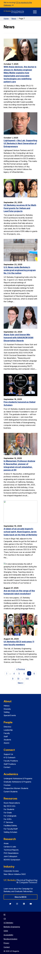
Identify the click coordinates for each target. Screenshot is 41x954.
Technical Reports (11, 850)
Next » (21, 683)
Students (7, 740)
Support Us (8, 754)
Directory (7, 727)
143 (27, 678)
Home (6, 18)
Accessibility (8, 935)
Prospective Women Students (16, 788)
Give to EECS (20, 897)
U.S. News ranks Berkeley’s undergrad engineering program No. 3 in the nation (20, 270)
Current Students (11, 791)
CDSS (6, 931)
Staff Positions (10, 764)
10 (18, 678)
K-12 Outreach (9, 757)
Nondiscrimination (10, 939)
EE (4, 915)
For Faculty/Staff (11, 829)
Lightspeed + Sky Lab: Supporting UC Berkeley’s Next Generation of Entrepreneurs (20, 143)
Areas (6, 843)
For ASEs (8, 819)
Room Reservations (12, 803)
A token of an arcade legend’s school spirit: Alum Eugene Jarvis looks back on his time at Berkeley (20, 532)
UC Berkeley (8, 923)
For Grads (8, 812)
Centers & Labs (10, 847)
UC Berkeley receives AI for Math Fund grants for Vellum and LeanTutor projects (20, 208)
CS (5, 919)
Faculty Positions (11, 761)
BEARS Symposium (12, 860)
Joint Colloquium (10, 856)
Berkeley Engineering (12, 927)
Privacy (6, 943)
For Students (9, 809)
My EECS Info (9, 806)
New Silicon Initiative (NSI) (15, 874)
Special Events (10, 715)
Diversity (7, 709)
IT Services (8, 822)
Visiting (6, 712)
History (7, 706)
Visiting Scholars (10, 832)
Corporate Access (11, 871)
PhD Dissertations (11, 853)
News (13, 18)
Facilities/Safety (10, 825)
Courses (7, 785)
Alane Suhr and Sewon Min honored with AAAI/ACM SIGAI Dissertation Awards (18, 337)
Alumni (6, 743)
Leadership (8, 730)
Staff (6, 736)
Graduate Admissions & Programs (17, 782)
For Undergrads (10, 816)
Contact (7, 767)
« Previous (21, 669)
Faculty (7, 733)
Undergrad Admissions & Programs (18, 778)
